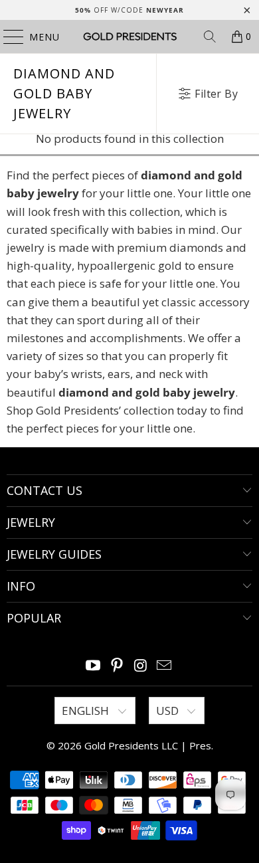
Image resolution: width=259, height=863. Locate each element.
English (87, 710)
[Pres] (130, 36)
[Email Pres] (165, 666)
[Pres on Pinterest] (117, 666)
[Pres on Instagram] (141, 666)
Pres (200, 745)
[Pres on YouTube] (94, 666)
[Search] (209, 37)
